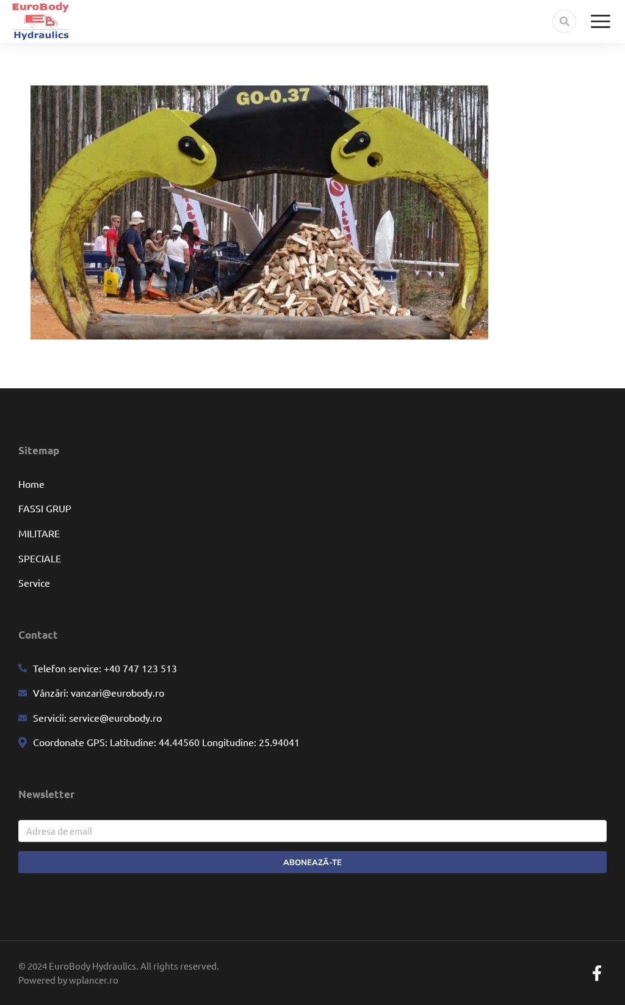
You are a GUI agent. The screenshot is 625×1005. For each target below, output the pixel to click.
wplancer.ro (93, 979)
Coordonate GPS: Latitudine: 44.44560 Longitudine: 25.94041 (166, 742)
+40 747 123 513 (139, 668)
